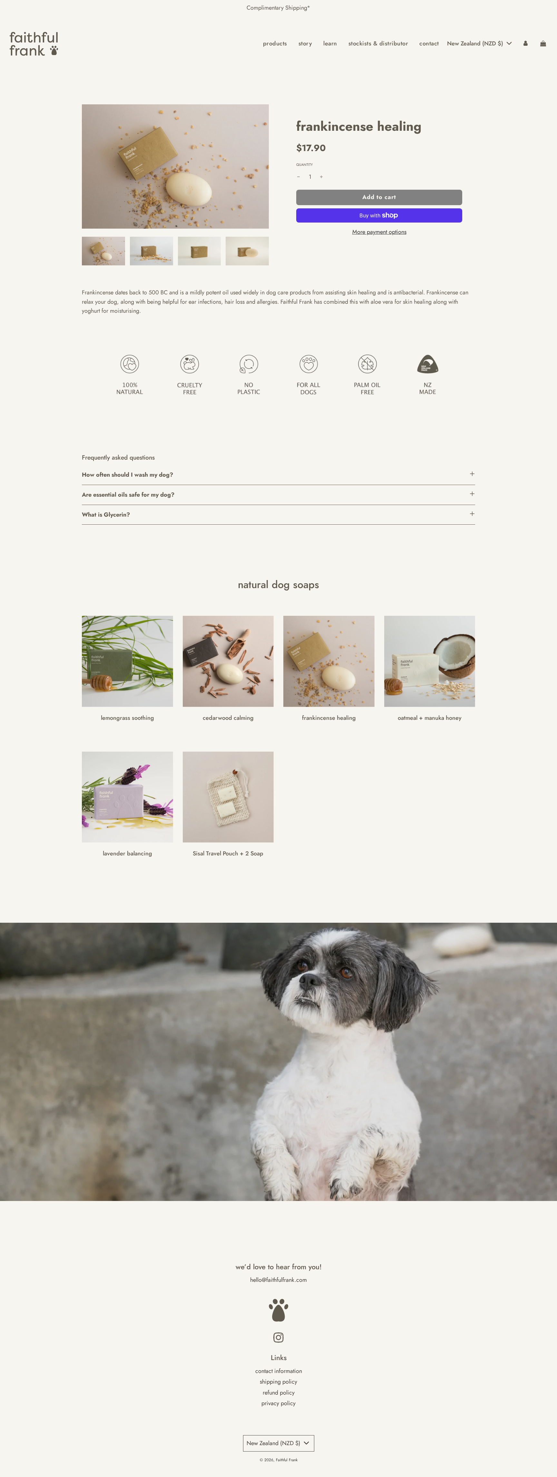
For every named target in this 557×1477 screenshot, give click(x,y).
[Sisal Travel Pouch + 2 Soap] (228, 797)
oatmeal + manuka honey (430, 718)
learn (330, 43)
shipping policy (278, 1381)
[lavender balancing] (127, 797)
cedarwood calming (228, 718)
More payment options (379, 232)
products (275, 43)
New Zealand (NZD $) (476, 43)
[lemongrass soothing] (127, 661)
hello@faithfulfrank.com (278, 1280)
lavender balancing (127, 853)
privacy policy (278, 1403)
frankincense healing (329, 718)
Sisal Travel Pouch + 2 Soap (228, 853)
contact (429, 43)
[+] (321, 177)
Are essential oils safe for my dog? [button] (128, 495)
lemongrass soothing (127, 718)
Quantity (304, 164)
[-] (298, 177)
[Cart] (543, 43)
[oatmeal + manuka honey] (429, 661)
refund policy (279, 1392)
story (305, 43)
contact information (278, 1371)
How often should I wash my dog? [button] (127, 475)
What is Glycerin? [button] (106, 514)
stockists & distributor (378, 43)
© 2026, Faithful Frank (279, 1460)
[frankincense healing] (329, 661)
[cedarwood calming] (228, 661)
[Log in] (525, 43)
